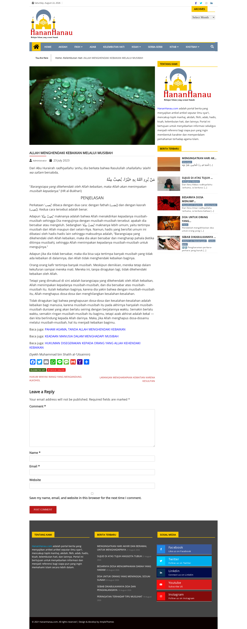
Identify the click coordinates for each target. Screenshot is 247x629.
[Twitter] (201, 3)
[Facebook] (196, 3)
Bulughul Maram (191, 181)
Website (35, 480)
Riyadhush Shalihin (56, 370)
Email (34, 466)
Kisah (135, 46)
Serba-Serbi (155, 46)
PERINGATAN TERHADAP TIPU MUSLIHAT (119, 596)
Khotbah (191, 46)
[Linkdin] (212, 3)
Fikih (77, 46)
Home (47, 46)
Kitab (173, 46)
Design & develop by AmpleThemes (96, 621)
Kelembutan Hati (114, 46)
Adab (93, 46)
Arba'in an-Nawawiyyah (194, 241)
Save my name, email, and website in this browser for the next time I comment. (85, 498)
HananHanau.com (42, 546)
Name (34, 453)
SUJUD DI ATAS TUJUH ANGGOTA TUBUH (119, 556)
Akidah (63, 46)
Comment (37, 406)
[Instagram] (206, 3)
